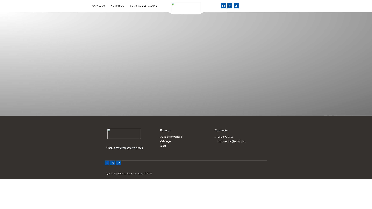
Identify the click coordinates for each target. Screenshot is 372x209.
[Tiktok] (236, 5)
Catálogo (98, 5)
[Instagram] (229, 5)
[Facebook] (223, 5)
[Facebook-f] (107, 163)
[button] (274, 5)
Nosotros (117, 5)
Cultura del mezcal (143, 5)
